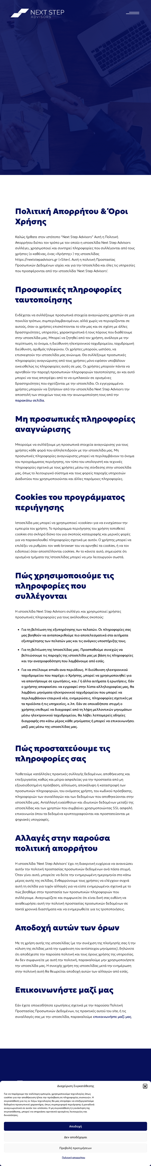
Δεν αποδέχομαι (75, 1137)
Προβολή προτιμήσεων (75, 1148)
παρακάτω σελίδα (29, 400)
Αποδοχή (75, 1126)
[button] (145, 1086)
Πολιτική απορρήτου (73, 1157)
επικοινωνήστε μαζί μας (112, 1016)
